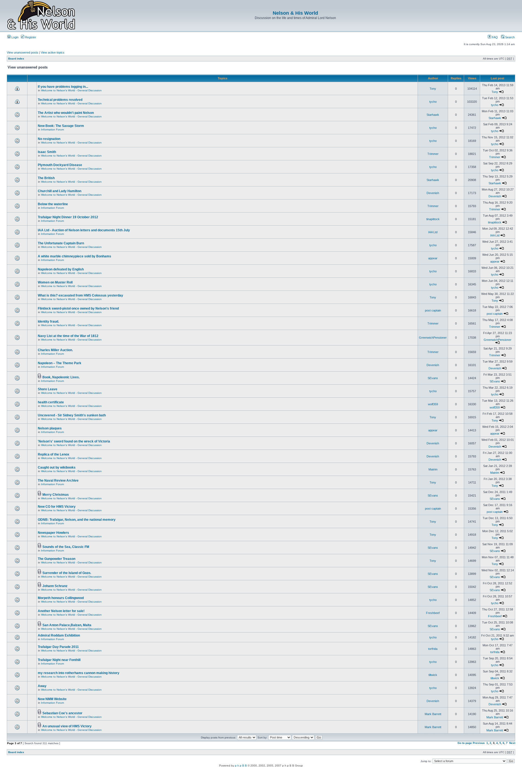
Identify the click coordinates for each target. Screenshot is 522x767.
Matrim (432, 469)
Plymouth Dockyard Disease (60, 165)
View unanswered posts (22, 52)
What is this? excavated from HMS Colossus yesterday (80, 295)
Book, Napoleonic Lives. (61, 377)
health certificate (51, 402)
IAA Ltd (432, 232)
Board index (16, 58)
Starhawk (433, 114)
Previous (479, 742)
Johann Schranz (54, 586)
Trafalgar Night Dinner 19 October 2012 (68, 217)
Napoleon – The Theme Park (59, 363)
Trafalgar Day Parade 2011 (58, 647)
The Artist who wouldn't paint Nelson (66, 113)
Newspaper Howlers (53, 533)
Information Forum (52, 129)
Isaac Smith (47, 152)
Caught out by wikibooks (57, 467)
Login (14, 37)
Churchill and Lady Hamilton (59, 191)
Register (30, 37)
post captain (433, 310)
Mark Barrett (433, 714)
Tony (433, 88)
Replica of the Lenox (53, 454)
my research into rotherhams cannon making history (78, 673)
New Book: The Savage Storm (61, 126)
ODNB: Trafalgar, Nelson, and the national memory (77, 520)
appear (432, 258)
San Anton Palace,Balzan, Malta (66, 625)
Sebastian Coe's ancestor (62, 713)
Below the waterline (53, 204)
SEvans (433, 378)
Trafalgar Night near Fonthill (59, 660)
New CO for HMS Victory (57, 507)
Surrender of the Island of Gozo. (66, 573)
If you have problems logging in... (63, 87)
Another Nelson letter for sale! (61, 611)
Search (509, 37)
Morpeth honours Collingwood (61, 598)
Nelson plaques (50, 428)
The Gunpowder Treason (56, 559)
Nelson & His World (295, 13)
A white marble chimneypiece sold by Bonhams (74, 256)
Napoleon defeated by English (61, 269)
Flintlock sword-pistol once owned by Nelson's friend (78, 308)
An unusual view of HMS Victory (67, 726)
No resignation (49, 139)
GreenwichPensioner (433, 337)
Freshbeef (433, 613)
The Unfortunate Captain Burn (61, 243)
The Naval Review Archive (58, 480)
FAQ (494, 37)
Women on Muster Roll (55, 282)
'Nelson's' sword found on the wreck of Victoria (74, 441)
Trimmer (433, 153)
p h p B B (241, 765)
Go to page (465, 742)
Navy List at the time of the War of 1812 (68, 336)
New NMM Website (52, 699)
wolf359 (433, 404)
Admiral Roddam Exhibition (59, 635)
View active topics (52, 52)
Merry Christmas (55, 495)
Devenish (433, 193)
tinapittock (433, 219)
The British (46, 178)
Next (512, 742)
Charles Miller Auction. (55, 350)
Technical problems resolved (60, 100)
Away (42, 686)
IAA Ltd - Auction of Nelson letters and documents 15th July (84, 230)
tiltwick (432, 674)
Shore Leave (47, 389)
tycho (433, 101)
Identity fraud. (48, 321)
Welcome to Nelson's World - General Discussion (71, 90)
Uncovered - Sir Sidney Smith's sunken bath (72, 415)
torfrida (432, 648)
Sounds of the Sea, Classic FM (65, 547)
